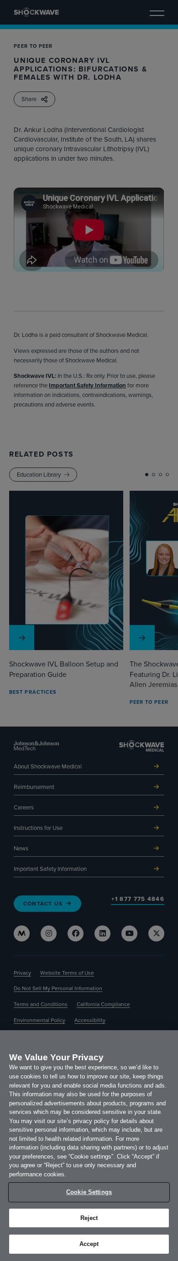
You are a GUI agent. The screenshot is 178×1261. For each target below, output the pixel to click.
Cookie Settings (89, 1192)
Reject (89, 1218)
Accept (89, 1244)
